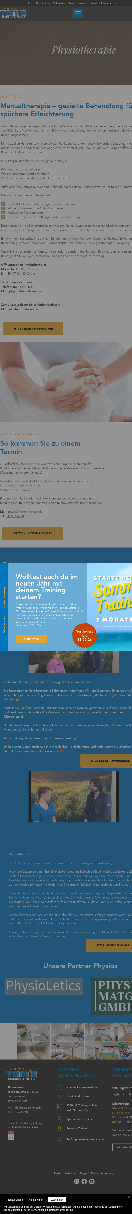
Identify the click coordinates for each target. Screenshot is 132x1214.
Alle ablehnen (36, 1199)
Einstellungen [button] (15, 1199)
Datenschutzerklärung (61, 1209)
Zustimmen (57, 1199)
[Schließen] (129, 1197)
